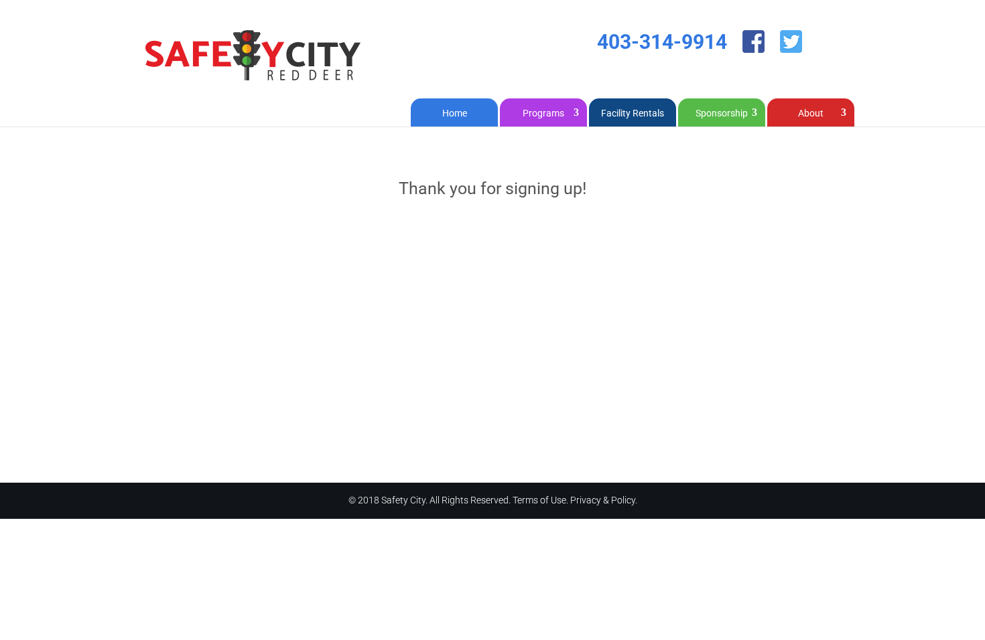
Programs (543, 113)
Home (454, 113)
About (811, 113)
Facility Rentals (632, 113)
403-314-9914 (662, 42)
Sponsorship (722, 113)
